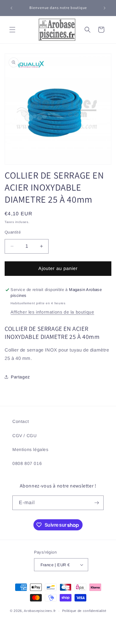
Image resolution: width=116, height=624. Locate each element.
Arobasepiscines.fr (40, 611)
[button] (12, 29)
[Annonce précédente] (11, 8)
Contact (20, 421)
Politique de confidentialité (84, 611)
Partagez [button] (20, 376)
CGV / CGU (24, 435)
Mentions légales (30, 449)
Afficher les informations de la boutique (52, 312)
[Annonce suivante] (104, 8)
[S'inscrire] (96, 502)
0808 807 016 (27, 463)
